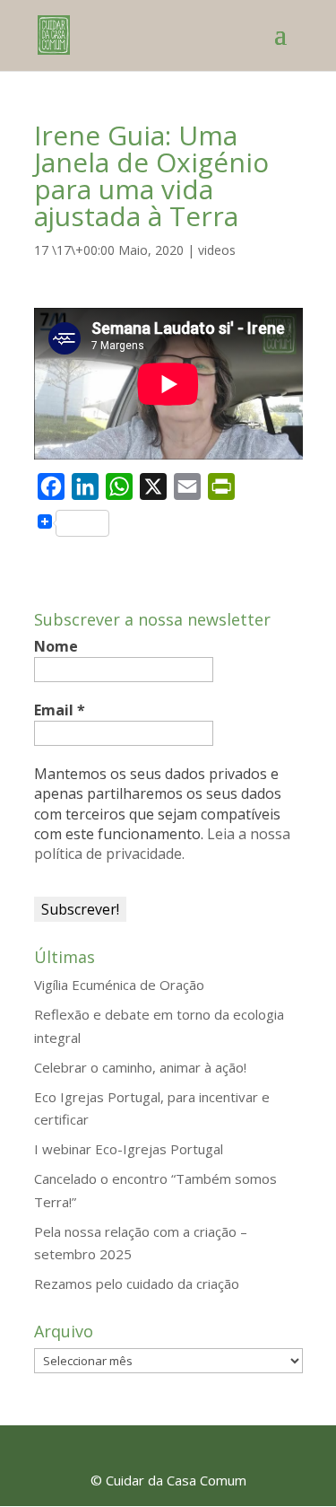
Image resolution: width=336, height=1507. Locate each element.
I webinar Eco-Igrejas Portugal (128, 1149)
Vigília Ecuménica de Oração (119, 985)
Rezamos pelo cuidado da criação (136, 1283)
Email (59, 710)
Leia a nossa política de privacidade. (162, 843)
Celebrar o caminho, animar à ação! (140, 1067)
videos (217, 249)
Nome (56, 646)
